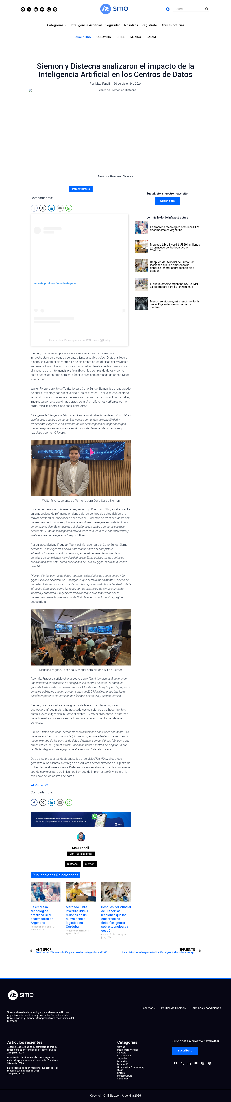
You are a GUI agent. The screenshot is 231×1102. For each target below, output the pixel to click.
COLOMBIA (104, 37)
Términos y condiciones (206, 1008)
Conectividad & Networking (130, 1067)
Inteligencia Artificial (86, 25)
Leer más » (148, 1008)
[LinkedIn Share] (51, 208)
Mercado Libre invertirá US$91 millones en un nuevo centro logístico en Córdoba (77, 916)
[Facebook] (23, 9)
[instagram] (49, 9)
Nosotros (131, 25)
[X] (29, 9)
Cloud (120, 1070)
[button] (167, 201)
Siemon (89, 864)
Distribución (123, 1064)
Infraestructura (81, 189)
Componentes (124, 1055)
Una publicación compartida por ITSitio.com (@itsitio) (79, 340)
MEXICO (135, 37)
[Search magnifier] (206, 9)
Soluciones (122, 1078)
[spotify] (55, 9)
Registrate (149, 25)
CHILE (121, 37)
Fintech (121, 1073)
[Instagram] (36, 9)
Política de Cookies (173, 1008)
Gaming (121, 1047)
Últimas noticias (172, 25)
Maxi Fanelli (81, 848)
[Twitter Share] (42, 208)
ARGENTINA (83, 37)
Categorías (55, 25)
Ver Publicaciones (80, 854)
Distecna (72, 864)
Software (121, 1052)
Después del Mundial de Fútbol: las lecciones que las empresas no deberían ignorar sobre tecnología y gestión (116, 918)
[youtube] (42, 9)
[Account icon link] (168, 9)
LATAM (151, 37)
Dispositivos (123, 1061)
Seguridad (113, 25)
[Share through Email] (60, 208)
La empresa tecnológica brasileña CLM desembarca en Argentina (42, 914)
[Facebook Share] (34, 208)
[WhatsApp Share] (68, 208)
